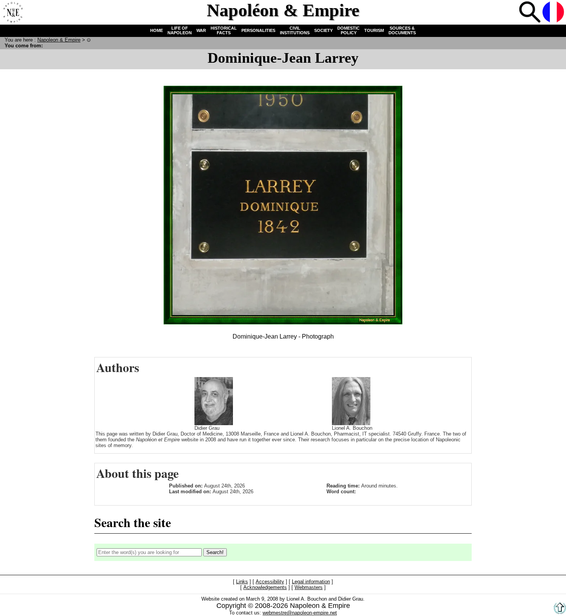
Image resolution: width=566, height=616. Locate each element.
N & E (58, 40)
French (553, 12)
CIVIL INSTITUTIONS (295, 30)
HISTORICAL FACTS (224, 30)
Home (12, 12)
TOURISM (374, 30)
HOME (156, 30)
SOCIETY (323, 30)
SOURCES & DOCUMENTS (402, 30)
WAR (201, 30)
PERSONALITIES (258, 30)
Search (530, 12)
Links (242, 582)
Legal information (311, 582)
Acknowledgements (265, 588)
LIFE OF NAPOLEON (179, 30)
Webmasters (309, 588)
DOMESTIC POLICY (348, 30)
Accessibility (270, 582)
